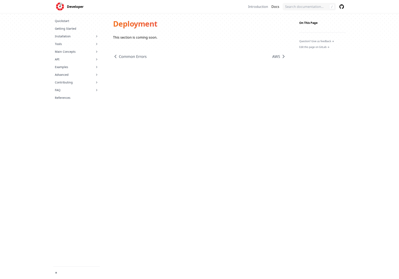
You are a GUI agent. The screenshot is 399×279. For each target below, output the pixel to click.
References (62, 98)
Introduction (258, 6)
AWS (276, 56)
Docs (275, 6)
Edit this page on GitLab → (314, 47)
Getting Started (65, 29)
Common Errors (133, 56)
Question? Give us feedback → (316, 41)
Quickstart (62, 21)
